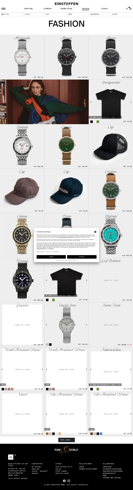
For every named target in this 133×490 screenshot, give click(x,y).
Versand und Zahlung (112, 478)
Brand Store (66, 9)
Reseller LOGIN (62, 473)
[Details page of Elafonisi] (111, 235)
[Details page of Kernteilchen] (66, 280)
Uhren (70, 14)
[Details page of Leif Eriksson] (111, 280)
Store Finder (61, 471)
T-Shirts (26, 14)
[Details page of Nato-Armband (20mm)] (111, 414)
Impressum (107, 467)
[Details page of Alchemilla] (22, 57)
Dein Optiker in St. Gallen (64, 468)
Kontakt (35, 473)
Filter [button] (5, 14)
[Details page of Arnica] (66, 57)
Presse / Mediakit (40, 471)
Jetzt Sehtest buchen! (18, 478)
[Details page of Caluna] (66, 146)
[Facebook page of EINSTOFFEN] (64, 481)
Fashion (85, 9)
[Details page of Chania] (22, 235)
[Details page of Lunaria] (22, 324)
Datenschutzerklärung (112, 469)
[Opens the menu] (4, 9)
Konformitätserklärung (113, 471)
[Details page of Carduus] (111, 191)
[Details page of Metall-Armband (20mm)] (66, 369)
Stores (104, 9)
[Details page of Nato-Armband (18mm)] (66, 414)
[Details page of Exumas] (22, 280)
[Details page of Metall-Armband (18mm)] (22, 369)
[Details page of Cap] (111, 146)
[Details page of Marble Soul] (66, 324)
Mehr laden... (66, 440)
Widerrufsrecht (109, 473)
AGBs (105, 475)
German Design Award (88, 469)
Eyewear (48, 9)
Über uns (28, 9)
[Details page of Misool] (22, 414)
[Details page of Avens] (111, 57)
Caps (47, 14)
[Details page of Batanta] (22, 146)
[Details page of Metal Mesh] (111, 324)
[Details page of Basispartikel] (111, 102)
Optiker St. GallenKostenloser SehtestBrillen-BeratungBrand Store (17, 472)
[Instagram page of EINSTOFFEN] (69, 481)
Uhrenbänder (94, 14)
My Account (36, 467)
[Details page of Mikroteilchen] (111, 369)
